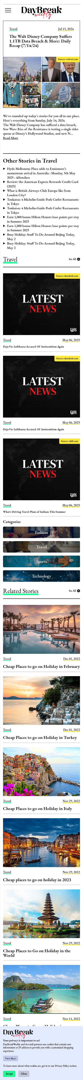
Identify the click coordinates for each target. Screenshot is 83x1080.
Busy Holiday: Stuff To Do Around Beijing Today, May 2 (41, 236)
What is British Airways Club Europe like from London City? (39, 192)
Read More (10, 138)
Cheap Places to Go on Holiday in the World (37, 953)
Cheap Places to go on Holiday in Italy (37, 808)
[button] (8, 10)
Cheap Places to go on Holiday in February (41, 666)
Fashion (41, 532)
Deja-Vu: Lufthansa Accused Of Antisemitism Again (33, 346)
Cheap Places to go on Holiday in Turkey (40, 737)
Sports (41, 561)
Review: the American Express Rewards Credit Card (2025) (42, 183)
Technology (41, 576)
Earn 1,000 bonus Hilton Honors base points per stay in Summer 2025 (43, 219)
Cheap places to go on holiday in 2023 (37, 880)
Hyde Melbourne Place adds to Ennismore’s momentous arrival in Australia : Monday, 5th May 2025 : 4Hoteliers (41, 173)
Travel (13, 29)
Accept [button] (9, 1073)
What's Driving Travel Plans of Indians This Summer (34, 512)
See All (72, 259)
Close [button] (24, 1073)
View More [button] (10, 1058)
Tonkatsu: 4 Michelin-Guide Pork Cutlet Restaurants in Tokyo (43, 201)
